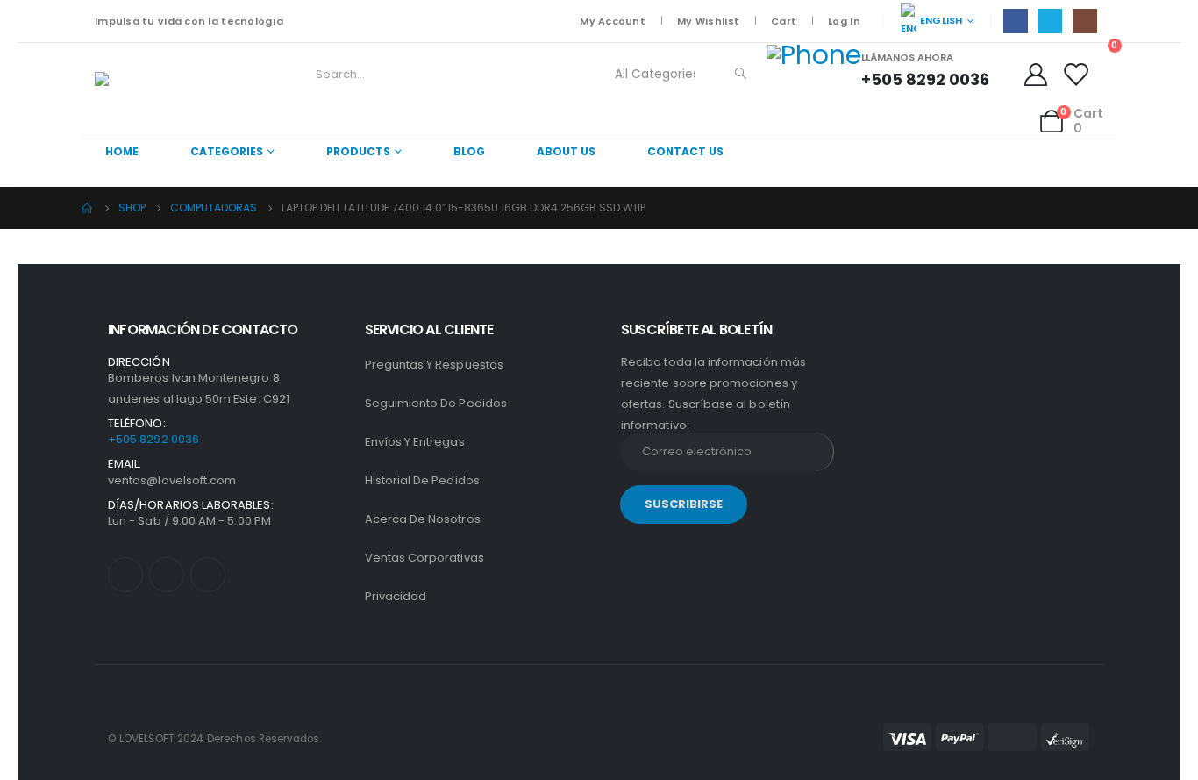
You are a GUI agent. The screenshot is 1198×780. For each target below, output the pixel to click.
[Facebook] (1015, 21)
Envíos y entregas (415, 441)
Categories (226, 151)
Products (358, 151)
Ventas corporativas (424, 557)
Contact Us (685, 151)
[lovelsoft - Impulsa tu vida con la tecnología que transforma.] (143, 89)
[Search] (741, 74)
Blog (469, 151)
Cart (783, 21)
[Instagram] (1085, 21)
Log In (844, 21)
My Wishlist (708, 21)
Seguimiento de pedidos (436, 403)
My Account (612, 21)
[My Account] (1038, 74)
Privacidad (396, 596)
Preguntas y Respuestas (434, 364)
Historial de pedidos (422, 480)
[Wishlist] (1075, 74)
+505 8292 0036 (153, 439)
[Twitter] (1050, 21)
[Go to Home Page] (88, 207)
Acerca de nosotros (423, 519)
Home (122, 151)
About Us (566, 151)
